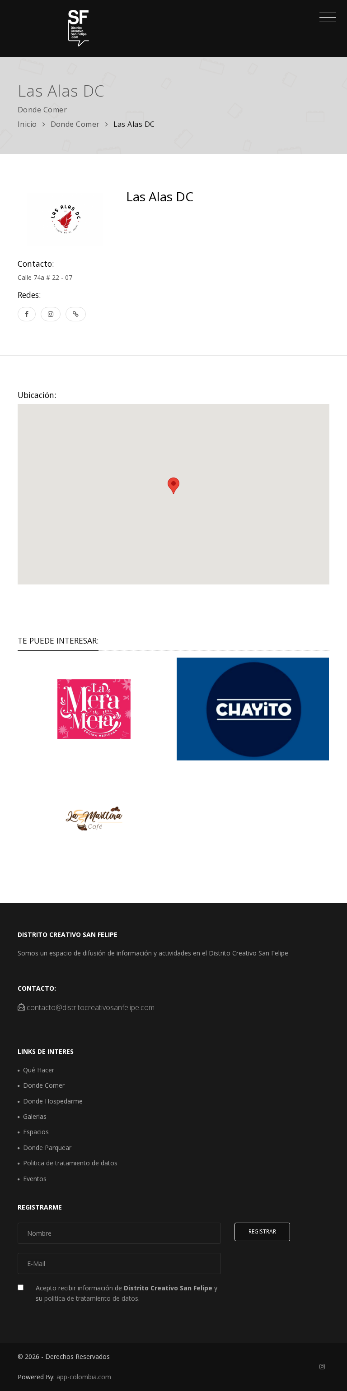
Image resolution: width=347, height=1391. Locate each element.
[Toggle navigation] (325, 18)
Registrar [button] (262, 1231)
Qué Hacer (38, 1070)
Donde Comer (75, 124)
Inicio (27, 124)
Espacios (36, 1131)
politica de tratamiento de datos (91, 1298)
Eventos (35, 1178)
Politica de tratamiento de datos (70, 1163)
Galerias (35, 1116)
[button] (173, 486)
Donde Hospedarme (53, 1101)
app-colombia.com (83, 1376)
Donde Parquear (47, 1147)
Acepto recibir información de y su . (126, 1293)
